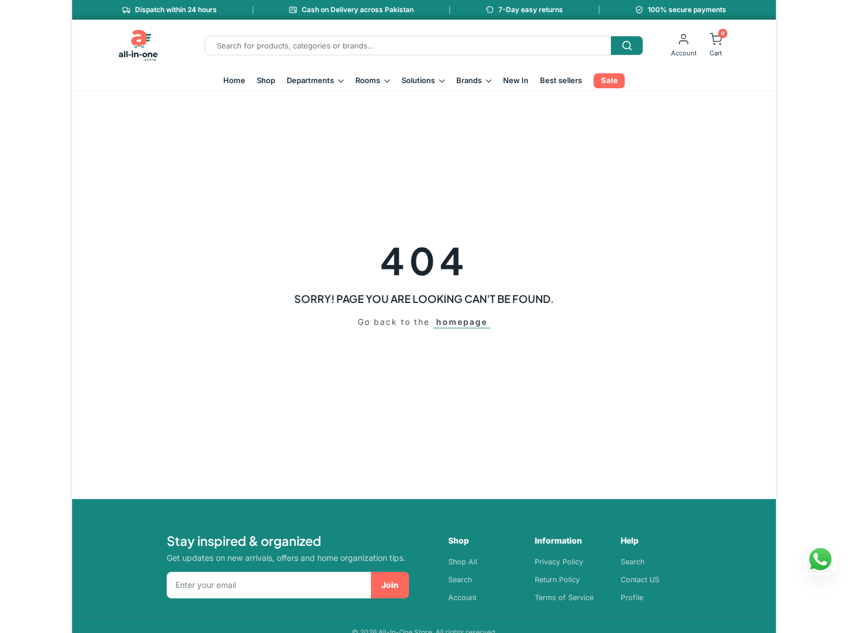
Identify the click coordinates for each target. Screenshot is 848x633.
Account (462, 597)
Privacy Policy (559, 561)
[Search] (627, 45)
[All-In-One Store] (138, 45)
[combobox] (408, 45)
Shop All (462, 561)
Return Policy (557, 579)
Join (390, 585)
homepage (461, 322)
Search (460, 579)
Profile (632, 597)
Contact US (640, 579)
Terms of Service (564, 597)
